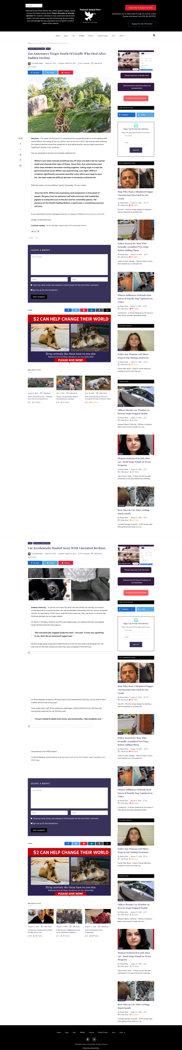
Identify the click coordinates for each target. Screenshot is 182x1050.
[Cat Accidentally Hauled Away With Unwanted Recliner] (69, 601)
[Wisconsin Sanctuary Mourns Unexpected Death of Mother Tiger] (98, 383)
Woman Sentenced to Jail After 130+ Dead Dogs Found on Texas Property (134, 462)
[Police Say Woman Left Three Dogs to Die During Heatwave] (136, 340)
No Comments (85, 63)
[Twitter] (20, 149)
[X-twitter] (94, 1039)
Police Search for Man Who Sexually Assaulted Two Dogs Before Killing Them (133, 247)
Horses (91, 36)
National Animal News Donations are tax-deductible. (137, 87)
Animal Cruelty (102, 36)
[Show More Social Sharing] (76, 72)
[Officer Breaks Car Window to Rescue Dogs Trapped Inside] (136, 396)
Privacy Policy (87, 1048)
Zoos (113, 36)
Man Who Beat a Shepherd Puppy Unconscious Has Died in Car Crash (135, 195)
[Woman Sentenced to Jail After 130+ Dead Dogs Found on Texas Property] (136, 445)
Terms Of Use (95, 1048)
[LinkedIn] (20, 155)
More (121, 36)
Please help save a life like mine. (137, 75)
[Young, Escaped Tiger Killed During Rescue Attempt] (69, 383)
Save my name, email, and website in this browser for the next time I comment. (66, 285)
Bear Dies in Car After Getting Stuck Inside (134, 512)
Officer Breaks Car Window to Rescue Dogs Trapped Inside (133, 412)
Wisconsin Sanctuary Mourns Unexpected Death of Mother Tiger (98, 398)
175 (147, 203)
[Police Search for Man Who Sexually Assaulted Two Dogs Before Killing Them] (136, 230)
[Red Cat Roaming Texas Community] (98, 916)
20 (31, 936)
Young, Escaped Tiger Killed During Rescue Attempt (66, 398)
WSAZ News (55, 613)
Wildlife (81, 36)
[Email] (20, 165)
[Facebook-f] (87, 1039)
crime (120, 239)
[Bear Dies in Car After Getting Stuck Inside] (136, 496)
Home (58, 36)
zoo (36, 238)
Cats (73, 36)
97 (147, 254)
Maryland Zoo (57, 138)
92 (146, 306)
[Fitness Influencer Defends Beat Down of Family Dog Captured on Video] (136, 281)
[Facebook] (20, 144)
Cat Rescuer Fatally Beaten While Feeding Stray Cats (40, 931)
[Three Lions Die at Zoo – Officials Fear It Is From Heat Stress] (41, 383)
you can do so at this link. (95, 214)
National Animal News (36, 48)
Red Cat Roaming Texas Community (93, 931)
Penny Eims (39, 63)
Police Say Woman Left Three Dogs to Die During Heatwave (133, 356)
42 (147, 362)
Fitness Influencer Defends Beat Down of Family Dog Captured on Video (135, 299)
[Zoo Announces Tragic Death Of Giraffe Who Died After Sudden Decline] (69, 132)
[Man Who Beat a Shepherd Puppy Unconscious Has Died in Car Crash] (136, 178)
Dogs (66, 36)
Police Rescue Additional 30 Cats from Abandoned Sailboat (68, 931)
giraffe (31, 238)
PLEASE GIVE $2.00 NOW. (136, 98)
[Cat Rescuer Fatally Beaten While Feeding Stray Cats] (41, 916)
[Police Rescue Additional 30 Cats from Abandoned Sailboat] (69, 916)
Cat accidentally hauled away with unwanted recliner (66, 225)
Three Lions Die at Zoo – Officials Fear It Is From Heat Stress (40, 398)
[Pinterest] (20, 160)
